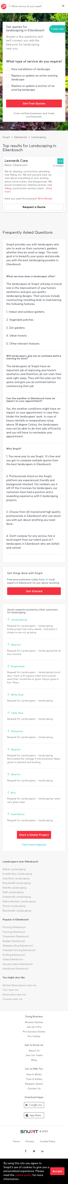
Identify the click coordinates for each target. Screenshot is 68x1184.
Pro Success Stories (34, 1031)
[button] (63, 6)
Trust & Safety (34, 1079)
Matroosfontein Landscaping (19, 901)
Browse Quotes (34, 1022)
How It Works (34, 1074)
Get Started (34, 591)
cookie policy (23, 1175)
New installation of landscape (30, 69)
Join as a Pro (34, 1026)
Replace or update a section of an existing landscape (33, 87)
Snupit (6, 137)
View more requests (34, 844)
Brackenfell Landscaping (17, 883)
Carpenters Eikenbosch (16, 936)
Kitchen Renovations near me (19, 985)
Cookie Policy (47, 1141)
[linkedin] (42, 1151)
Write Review (45, 198)
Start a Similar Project (34, 834)
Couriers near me (12, 999)
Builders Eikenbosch (14, 941)
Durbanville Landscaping (17, 896)
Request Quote (34, 1083)
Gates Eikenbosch (13, 959)
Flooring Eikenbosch (14, 927)
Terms (16, 1141)
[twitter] (34, 1151)
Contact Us (34, 1088)
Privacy (30, 1141)
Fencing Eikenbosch (14, 931)
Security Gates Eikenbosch (18, 964)
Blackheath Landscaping (17, 910)
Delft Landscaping (13, 892)
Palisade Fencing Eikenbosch (19, 950)
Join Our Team (34, 1055)
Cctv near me (10, 989)
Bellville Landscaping (14, 887)
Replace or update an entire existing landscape (34, 77)
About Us (34, 1050)
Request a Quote (34, 207)
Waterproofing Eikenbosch (18, 945)
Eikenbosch (20, 137)
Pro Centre (34, 1036)
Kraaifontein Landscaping (17, 873)
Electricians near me (14, 994)
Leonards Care (16, 161)
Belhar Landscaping (14, 869)
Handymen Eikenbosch (16, 968)
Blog (34, 1060)
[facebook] (25, 1151)
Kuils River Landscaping (16, 878)
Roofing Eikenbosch (14, 954)
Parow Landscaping (14, 906)
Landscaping (38, 137)
